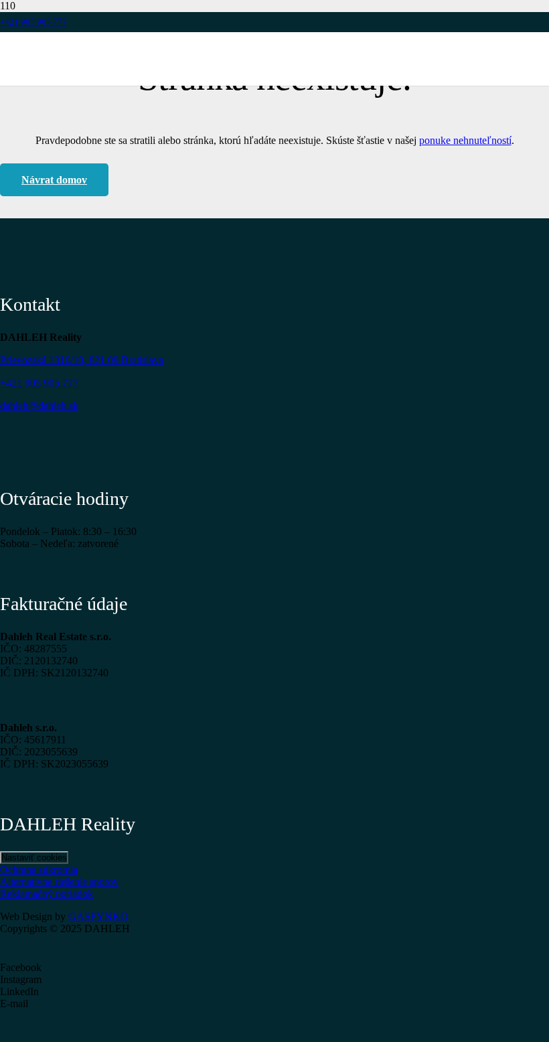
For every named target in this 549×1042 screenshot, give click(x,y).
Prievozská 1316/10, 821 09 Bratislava (81, 360)
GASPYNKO (98, 916)
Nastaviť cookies (34, 857)
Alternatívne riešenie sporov (59, 881)
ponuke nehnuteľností (465, 140)
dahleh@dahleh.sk (39, 405)
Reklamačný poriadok (46, 893)
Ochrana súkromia (39, 869)
